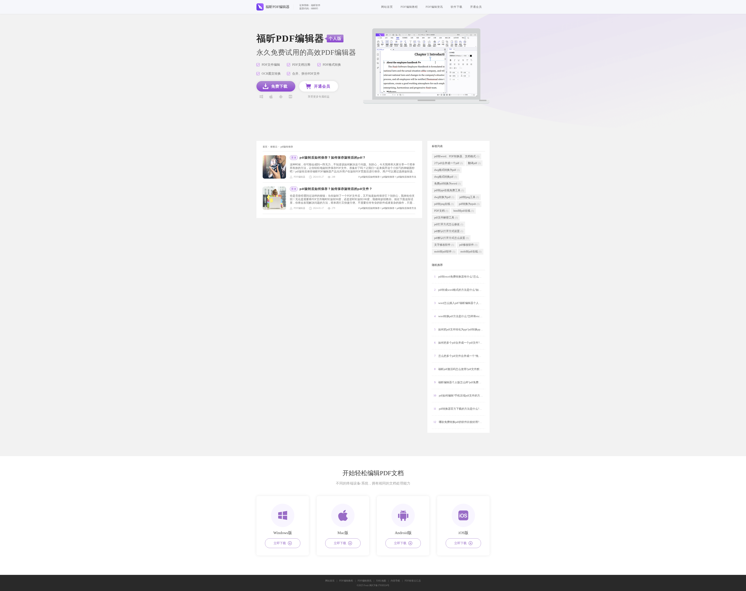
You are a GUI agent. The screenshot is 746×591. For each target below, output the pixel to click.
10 (459, 395)
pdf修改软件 (468, 244)
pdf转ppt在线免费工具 (449, 190)
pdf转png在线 (444, 204)
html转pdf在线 (463, 210)
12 (459, 422)
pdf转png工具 (469, 197)
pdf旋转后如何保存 (370, 176)
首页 (265, 146)
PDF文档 (441, 210)
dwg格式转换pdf (445, 176)
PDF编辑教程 (409, 6)
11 (459, 408)
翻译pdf (474, 163)
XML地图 (381, 580)
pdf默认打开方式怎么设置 (451, 238)
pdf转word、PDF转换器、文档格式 (456, 156)
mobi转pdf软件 (444, 251)
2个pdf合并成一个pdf (448, 163)
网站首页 (387, 6)
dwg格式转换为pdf (447, 169)
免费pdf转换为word (447, 183)
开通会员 (476, 6)
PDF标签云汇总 (413, 580)
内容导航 (395, 580)
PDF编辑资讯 (434, 6)
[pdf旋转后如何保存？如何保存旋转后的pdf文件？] (276, 198)
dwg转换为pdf (444, 197)
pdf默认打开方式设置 (448, 231)
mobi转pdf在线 (470, 251)
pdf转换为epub (469, 204)
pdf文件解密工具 (446, 217)
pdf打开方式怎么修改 (448, 224)
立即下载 (280, 543)
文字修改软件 (444, 244)
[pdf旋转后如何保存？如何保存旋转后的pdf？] (276, 167)
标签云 (273, 146)
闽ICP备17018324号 (379, 585)
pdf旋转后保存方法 (406, 176)
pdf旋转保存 (287, 146)
